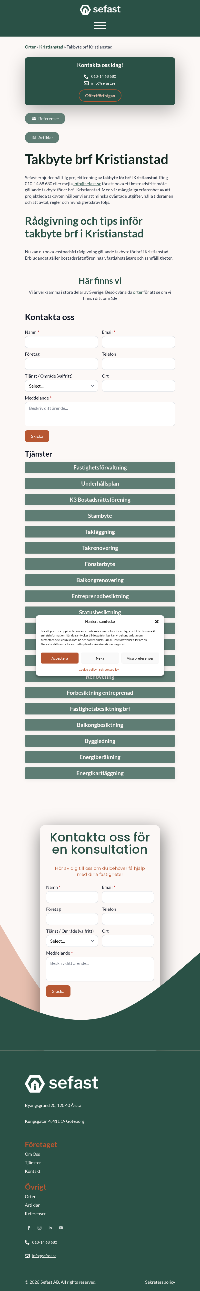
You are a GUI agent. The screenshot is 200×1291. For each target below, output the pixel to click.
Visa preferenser (140, 658)
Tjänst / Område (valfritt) (48, 376)
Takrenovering (100, 548)
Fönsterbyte (100, 564)
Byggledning (100, 741)
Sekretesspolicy (109, 669)
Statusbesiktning (100, 612)
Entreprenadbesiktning (100, 596)
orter (138, 292)
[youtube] (61, 1228)
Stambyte (100, 515)
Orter (30, 46)
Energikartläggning (100, 773)
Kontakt (32, 1171)
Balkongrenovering (100, 580)
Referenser (35, 1213)
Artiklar (32, 1205)
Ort (105, 376)
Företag (32, 354)
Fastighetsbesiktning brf (100, 708)
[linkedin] (50, 1228)
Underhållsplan (100, 483)
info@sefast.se (103, 83)
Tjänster (33, 1162)
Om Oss (32, 1154)
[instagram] (39, 1228)
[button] (156, 621)
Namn (32, 332)
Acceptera (59, 658)
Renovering (100, 676)
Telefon (109, 354)
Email (108, 332)
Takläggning (100, 531)
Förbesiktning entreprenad (100, 692)
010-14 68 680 (103, 76)
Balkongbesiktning (100, 725)
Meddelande (38, 398)
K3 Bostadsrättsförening (100, 499)
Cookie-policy (88, 669)
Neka (100, 658)
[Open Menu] (100, 26)
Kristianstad (51, 46)
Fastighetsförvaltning (100, 467)
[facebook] (29, 1228)
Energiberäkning (100, 757)
